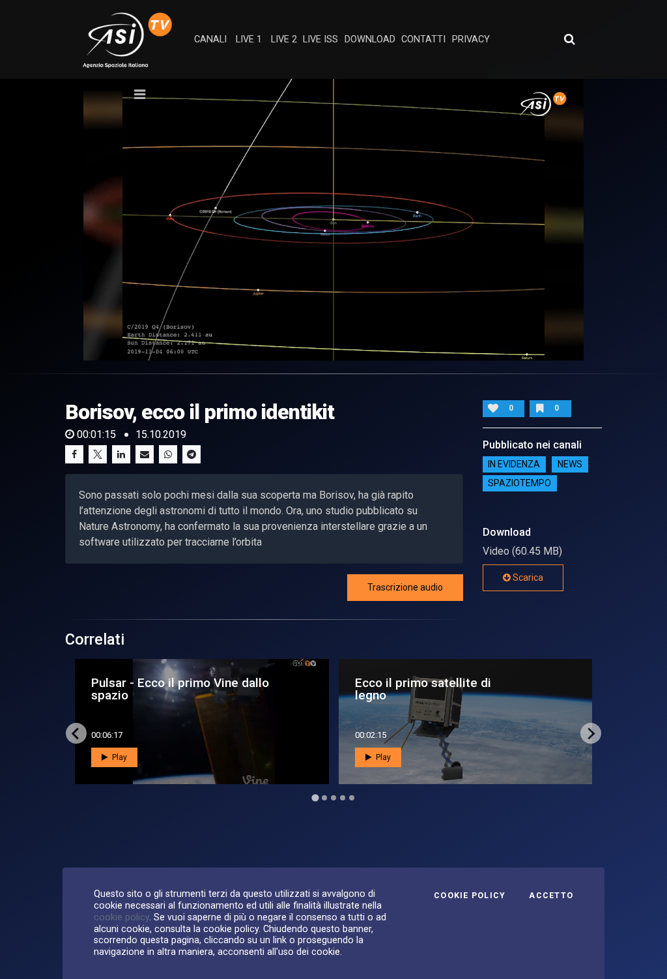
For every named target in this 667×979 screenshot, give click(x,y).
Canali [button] (210, 39)
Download (370, 39)
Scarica (527, 577)
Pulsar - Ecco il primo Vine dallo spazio (180, 689)
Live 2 (284, 39)
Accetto (551, 895)
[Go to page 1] (315, 798)
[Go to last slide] (76, 733)
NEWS (570, 465)
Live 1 (249, 39)
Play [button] (118, 757)
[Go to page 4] (342, 797)
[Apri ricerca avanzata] (569, 39)
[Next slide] (590, 733)
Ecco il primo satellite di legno (423, 689)
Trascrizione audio (405, 587)
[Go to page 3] (333, 797)
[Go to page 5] (351, 797)
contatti (423, 39)
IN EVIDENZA (514, 465)
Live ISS (320, 39)
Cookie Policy (469, 895)
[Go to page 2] (324, 797)
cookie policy (121, 917)
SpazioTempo (519, 483)
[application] (333, 219)
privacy (471, 39)
